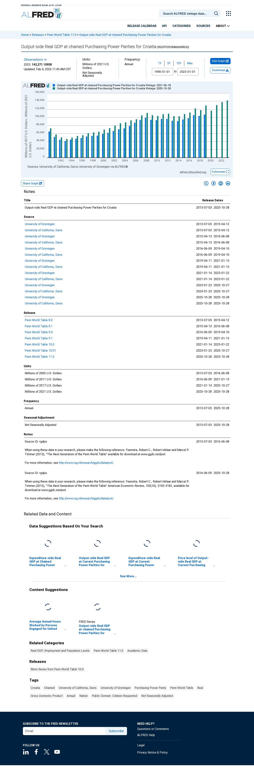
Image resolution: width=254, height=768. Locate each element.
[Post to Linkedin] (228, 183)
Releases (38, 35)
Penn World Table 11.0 (61, 35)
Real (200, 688)
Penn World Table (181, 688)
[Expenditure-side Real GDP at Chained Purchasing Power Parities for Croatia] (48, 543)
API (164, 26)
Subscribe (116, 731)
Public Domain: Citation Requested (114, 696)
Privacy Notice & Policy (152, 752)
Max (190, 63)
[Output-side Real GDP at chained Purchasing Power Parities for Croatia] (97, 607)
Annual (71, 696)
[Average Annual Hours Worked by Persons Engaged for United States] (48, 607)
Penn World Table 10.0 (39, 344)
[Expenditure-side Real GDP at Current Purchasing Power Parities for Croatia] (147, 543)
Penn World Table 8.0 (39, 320)
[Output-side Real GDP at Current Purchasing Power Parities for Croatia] (97, 543)
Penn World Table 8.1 (39, 326)
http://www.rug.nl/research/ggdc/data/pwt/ (86, 463)
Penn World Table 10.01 (40, 350)
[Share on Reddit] (220, 183)
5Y (169, 63)
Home (25, 35)
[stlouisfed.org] (41, 5)
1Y (159, 63)
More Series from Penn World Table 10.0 (57, 669)
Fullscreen (219, 171)
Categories (181, 26)
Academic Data (137, 650)
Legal (140, 745)
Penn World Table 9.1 (39, 338)
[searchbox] (190, 13)
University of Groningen (40, 224)
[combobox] (190, 13)
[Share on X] (206, 183)
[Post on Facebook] (213, 183)
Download (219, 70)
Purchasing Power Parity (150, 688)
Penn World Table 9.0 (39, 332)
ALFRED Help (146, 735)
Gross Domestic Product (47, 696)
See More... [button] (128, 576)
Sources (203, 26)
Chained (49, 688)
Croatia (35, 688)
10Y (178, 63)
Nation (83, 696)
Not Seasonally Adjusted (157, 696)
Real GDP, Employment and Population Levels (60, 650)
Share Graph (31, 183)
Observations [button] (34, 59)
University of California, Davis (43, 230)
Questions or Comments (153, 729)
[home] (42, 13)
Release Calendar (141, 26)
